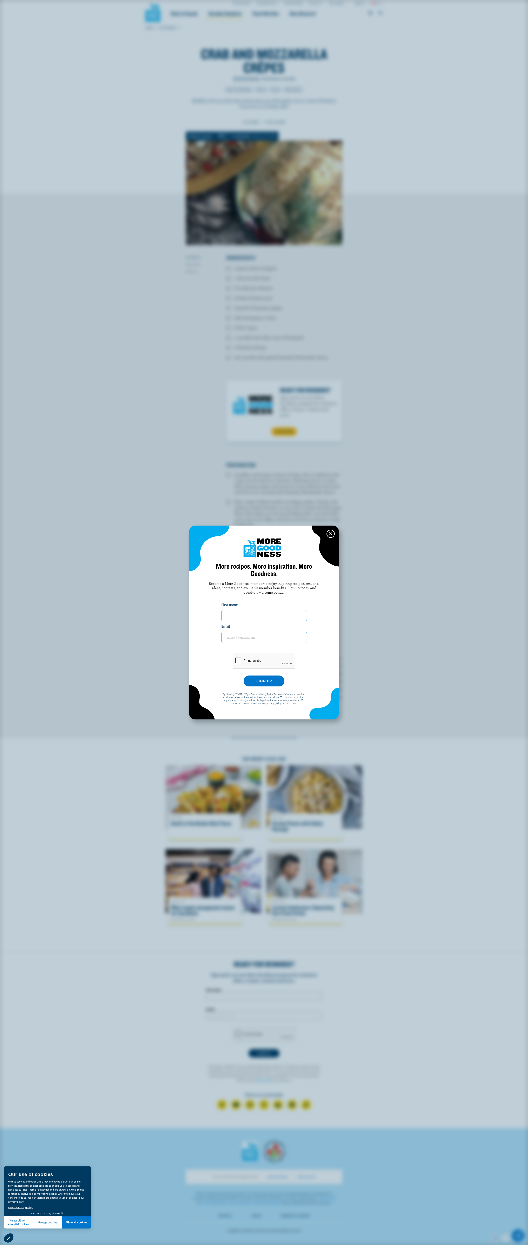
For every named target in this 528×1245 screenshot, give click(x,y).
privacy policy (273, 702)
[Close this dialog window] (330, 534)
